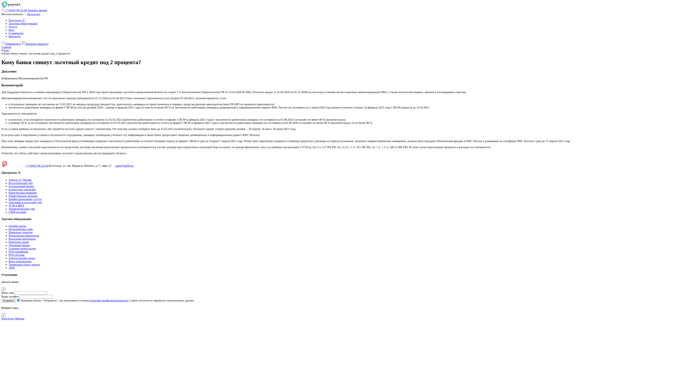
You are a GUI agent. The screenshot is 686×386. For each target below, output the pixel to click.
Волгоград (7, 318)
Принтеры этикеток (21, 232)
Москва (19, 318)
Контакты (15, 36)
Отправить (8, 300)
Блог (11, 29)
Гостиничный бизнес (21, 186)
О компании (16, 33)
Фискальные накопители (24, 235)
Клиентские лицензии (22, 189)
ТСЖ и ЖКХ (16, 205)
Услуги (13, 26)
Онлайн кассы (17, 225)
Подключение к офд (21, 229)
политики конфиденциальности (109, 300)
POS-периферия (18, 251)
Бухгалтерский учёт (21, 183)
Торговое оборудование (23, 23)
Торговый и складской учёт (25, 202)
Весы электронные (20, 261)
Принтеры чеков (19, 242)
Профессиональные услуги (25, 199)
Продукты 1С (17, 20)
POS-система (16, 254)
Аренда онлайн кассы (22, 258)
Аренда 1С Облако (20, 179)
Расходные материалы (22, 238)
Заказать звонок (37, 10)
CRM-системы (17, 212)
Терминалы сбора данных (24, 264)
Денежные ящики (19, 245)
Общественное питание (23, 195)
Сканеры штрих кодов (22, 248)
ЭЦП (12, 267)
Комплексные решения (23, 192)
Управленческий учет (22, 208)
